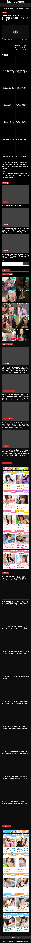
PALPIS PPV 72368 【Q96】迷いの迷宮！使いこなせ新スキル (15, 677)
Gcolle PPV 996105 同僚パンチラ (15, 194)
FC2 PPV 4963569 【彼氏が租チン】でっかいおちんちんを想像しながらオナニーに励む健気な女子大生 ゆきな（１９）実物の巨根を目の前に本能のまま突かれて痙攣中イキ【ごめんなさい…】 (15, 439)
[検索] (26, 263)
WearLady (4, 12)
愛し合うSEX (6, 363)
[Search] (27, 5)
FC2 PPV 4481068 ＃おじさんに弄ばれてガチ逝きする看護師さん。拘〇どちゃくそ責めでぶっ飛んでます (15, 753)
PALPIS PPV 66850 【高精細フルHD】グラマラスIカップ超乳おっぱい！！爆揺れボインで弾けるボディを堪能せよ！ (15, 243)
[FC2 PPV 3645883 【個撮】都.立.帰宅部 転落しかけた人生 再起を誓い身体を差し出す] (12, 664)
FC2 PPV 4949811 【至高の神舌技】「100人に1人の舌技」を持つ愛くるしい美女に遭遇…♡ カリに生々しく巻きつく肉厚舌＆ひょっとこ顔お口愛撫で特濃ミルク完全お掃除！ (15, 411)
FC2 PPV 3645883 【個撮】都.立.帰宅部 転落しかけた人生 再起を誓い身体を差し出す (15, 652)
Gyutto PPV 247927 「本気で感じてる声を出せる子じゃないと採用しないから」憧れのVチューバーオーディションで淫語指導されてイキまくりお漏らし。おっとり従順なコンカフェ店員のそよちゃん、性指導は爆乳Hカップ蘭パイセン (15, 578)
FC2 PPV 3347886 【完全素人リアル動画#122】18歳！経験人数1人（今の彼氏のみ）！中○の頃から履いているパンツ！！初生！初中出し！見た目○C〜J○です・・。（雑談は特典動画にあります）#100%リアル (15, 802)
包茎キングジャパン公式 (8, 418)
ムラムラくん (6, 446)
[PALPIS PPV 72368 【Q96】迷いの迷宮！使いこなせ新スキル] (12, 689)
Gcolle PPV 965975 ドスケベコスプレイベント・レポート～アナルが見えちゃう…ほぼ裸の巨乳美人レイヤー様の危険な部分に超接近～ (15, 628)
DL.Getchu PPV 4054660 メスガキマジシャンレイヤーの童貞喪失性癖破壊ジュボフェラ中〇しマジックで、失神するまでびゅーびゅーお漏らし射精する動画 (15, 778)
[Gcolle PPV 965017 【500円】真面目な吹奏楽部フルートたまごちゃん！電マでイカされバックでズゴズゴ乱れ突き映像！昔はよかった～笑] (12, 714)
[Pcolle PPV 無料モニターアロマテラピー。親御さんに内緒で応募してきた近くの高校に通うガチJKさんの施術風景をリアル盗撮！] (12, 614)
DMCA (27, 941)
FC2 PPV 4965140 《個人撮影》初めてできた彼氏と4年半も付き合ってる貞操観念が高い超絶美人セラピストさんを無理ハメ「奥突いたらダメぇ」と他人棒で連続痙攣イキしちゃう (15, 356)
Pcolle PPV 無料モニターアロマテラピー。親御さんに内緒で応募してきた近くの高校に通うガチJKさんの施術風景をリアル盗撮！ (15, 603)
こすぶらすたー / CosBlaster (9, 390)
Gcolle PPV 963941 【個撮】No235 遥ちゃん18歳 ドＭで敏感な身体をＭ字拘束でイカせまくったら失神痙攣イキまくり (15, 728)
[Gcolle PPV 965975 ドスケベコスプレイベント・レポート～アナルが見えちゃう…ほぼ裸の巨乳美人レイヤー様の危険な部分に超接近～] (12, 639)
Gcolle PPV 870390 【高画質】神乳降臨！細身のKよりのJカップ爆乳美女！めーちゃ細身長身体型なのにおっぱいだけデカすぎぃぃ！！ (15, 217)
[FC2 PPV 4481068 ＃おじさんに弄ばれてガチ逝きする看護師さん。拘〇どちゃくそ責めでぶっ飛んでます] (12, 764)
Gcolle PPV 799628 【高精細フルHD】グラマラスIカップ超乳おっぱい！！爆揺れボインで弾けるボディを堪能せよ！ (15, 174)
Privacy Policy (15, 937)
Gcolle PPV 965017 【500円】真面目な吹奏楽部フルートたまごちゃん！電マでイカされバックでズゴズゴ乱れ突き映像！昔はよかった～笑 (15, 703)
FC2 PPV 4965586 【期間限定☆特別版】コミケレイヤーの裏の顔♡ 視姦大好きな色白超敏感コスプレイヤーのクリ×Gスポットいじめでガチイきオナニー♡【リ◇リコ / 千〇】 (15, 383)
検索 (3, 261)
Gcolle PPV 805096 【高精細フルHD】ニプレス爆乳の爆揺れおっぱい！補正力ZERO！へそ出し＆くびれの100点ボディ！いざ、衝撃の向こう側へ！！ (15, 164)
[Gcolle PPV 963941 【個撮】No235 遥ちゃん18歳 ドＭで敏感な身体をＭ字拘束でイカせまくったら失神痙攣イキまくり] (12, 739)
